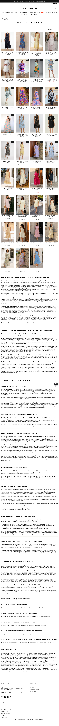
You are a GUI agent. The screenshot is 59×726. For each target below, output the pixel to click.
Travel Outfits (33, 664)
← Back (4, 19)
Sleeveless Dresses (27, 658)
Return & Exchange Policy (7, 709)
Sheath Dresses (30, 660)
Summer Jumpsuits (16, 668)
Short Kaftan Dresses (23, 665)
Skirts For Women (26, 653)
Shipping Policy (4, 711)
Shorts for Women (6, 654)
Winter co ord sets (35, 667)
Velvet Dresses (12, 657)
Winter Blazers (34, 665)
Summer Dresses (5, 656)
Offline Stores (33, 691)
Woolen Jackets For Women (8, 661)
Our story (32, 687)
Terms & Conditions (5, 713)
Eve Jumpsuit (22, 671)
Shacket (47, 669)
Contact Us (3, 715)
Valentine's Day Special (28, 662)
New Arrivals (6, 12)
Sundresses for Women (43, 661)
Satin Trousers (45, 667)
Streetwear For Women (28, 668)
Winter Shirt (53, 669)
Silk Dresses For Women (29, 661)
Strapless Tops (5, 665)
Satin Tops (19, 661)
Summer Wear (13, 665)
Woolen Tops (22, 660)
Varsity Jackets (5, 653)
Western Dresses (49, 653)
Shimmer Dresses (43, 657)
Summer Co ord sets (15, 662)
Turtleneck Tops (50, 660)
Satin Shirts (14, 656)
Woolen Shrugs (39, 662)
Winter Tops (14, 660)
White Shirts (21, 654)
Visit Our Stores (31, 14)
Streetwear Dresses (6, 669)
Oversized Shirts (52, 664)
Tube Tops (14, 654)
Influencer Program (34, 689)
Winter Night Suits (6, 660)
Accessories (34, 12)
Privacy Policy (4, 717)
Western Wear (36, 658)
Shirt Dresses (30, 656)
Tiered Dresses (48, 662)
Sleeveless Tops (46, 654)
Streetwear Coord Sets (18, 669)
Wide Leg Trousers (6, 664)
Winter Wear (18, 658)
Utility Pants (27, 667)
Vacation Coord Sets (30, 669)
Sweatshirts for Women (38, 653)
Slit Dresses (52, 657)
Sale (42, 12)
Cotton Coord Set (31, 671)
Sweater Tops (15, 664)
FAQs (2, 706)
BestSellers (49, 12)
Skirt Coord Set (5, 671)
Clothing (14, 12)
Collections (24, 12)
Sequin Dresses (22, 656)
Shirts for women (5, 668)
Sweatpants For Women (7, 658)
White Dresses (37, 654)
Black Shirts (40, 671)
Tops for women (24, 664)
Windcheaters (29, 654)
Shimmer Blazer (14, 671)
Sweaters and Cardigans (41, 668)
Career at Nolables (34, 693)
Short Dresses (38, 656)
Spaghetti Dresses (40, 660)
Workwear (13, 667)
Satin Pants (20, 667)
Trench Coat (40, 669)
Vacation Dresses (42, 664)
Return (23, 14)
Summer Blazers (5, 667)
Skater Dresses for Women (46, 665)
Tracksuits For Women (48, 656)
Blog (55, 12)
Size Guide (3, 707)
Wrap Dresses (45, 658)
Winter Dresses (34, 657)
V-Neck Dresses (5, 662)
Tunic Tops (4, 657)
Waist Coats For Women (23, 657)
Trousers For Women (15, 653)
